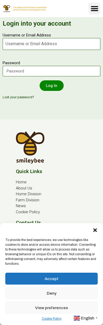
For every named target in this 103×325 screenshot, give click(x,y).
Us (29, 188)
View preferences (51, 308)
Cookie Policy (52, 319)
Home (21, 182)
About (21, 188)
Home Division (28, 194)
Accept (51, 279)
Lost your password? (18, 97)
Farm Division (27, 200)
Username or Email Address (27, 35)
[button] (95, 229)
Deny (52, 293)
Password (11, 63)
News (21, 205)
